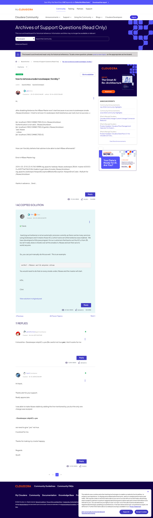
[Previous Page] (49, 474)
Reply (90, 194)
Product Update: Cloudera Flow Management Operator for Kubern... (115, 127)
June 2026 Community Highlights (111, 113)
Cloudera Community (27, 17)
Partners (80, 9)
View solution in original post (31, 298)
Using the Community (82, 17)
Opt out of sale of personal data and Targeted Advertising (93, 512)
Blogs (98, 17)
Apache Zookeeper (38, 85)
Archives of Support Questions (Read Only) (46, 61)
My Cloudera (21, 495)
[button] (93, 97)
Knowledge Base (66, 495)
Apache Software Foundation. (69, 504)
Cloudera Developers (113, 17)
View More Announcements (118, 141)
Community (61, 9)
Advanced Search (21, 44)
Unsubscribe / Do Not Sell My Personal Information (76, 502)
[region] (114, 503)
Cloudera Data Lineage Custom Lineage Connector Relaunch (117, 119)
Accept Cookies (141, 512)
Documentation (49, 495)
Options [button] (20, 67)
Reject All (126, 512)
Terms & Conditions (41, 502)
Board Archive (25, 61)
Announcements (51, 17)
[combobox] (72, 39)
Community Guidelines (44, 486)
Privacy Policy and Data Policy (54, 502)
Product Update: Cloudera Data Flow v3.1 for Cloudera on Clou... (115, 134)
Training (71, 9)
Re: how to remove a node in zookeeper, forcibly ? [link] (77, 61)
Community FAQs (65, 486)
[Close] (148, 491)
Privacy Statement (135, 506)
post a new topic (99, 54)
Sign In (134, 17)
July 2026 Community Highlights (111, 107)
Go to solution (87, 74)
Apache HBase (26, 85)
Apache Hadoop (24, 504)
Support (89, 9)
